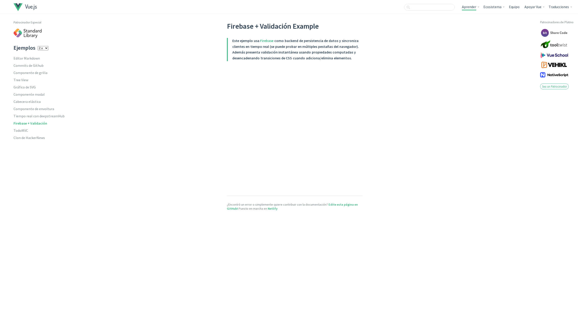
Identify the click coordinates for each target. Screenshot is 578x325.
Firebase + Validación (30, 123)
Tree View (21, 80)
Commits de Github (29, 65)
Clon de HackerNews (29, 137)
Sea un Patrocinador (554, 86)
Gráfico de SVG (25, 87)
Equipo (514, 7)
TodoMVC (21, 130)
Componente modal (29, 94)
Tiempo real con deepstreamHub (39, 116)
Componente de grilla (30, 72)
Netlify (272, 209)
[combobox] (429, 7)
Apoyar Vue (532, 7)
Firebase (266, 40)
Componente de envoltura (34, 109)
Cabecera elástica (27, 101)
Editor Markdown (27, 58)
